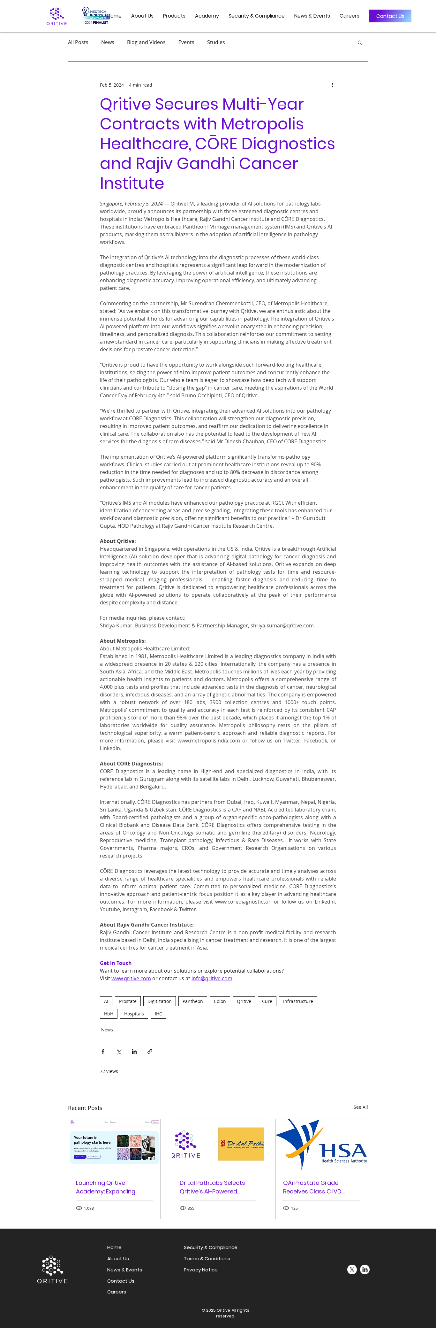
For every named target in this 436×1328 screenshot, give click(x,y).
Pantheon (193, 1001)
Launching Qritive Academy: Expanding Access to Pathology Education (105, 1187)
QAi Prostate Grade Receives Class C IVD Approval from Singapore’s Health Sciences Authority (321, 1187)
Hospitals (134, 1014)
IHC (158, 1014)
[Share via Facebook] (103, 1051)
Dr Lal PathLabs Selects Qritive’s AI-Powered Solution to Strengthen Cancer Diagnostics (212, 1187)
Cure (267, 1001)
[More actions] (332, 85)
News (107, 42)
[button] (174, 16)
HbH (108, 1014)
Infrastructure (298, 1001)
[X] (352, 1269)
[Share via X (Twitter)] (119, 1051)
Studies (216, 42)
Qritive (244, 1001)
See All (361, 1107)
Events (186, 42)
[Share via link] (150, 1051)
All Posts (78, 42)
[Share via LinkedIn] (134, 1051)
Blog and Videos (146, 42)
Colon (220, 1001)
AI (106, 1001)
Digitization (159, 1001)
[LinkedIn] (365, 1269)
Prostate (128, 1001)
